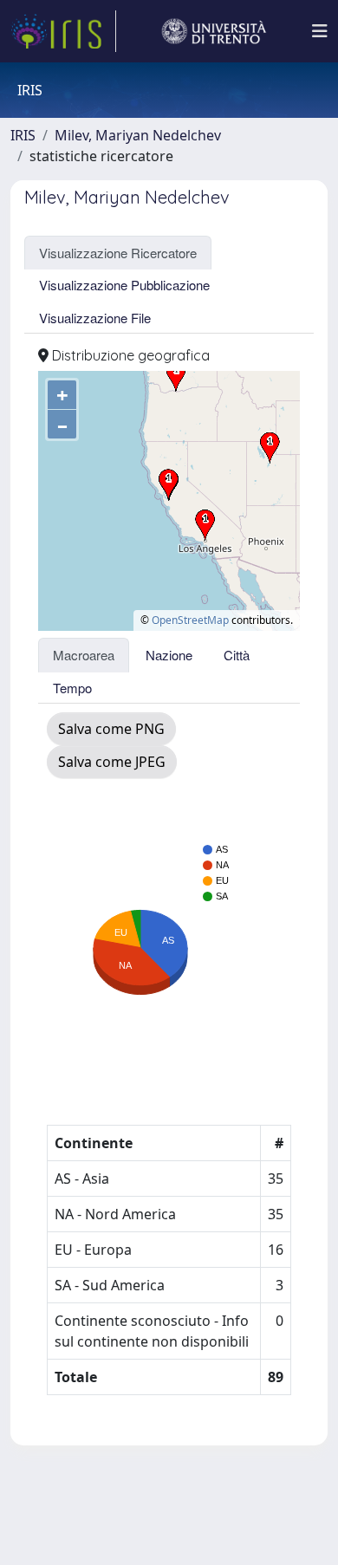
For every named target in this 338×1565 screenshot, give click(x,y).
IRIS (23, 135)
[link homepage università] (214, 31)
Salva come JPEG (112, 761)
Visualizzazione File (95, 317)
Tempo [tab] (72, 688)
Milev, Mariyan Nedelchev (138, 135)
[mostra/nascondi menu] (320, 31)
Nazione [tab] (169, 655)
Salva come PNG (111, 728)
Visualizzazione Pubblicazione (124, 285)
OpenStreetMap (190, 620)
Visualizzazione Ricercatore (118, 253)
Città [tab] (237, 655)
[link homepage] (63, 31)
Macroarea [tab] (83, 655)
